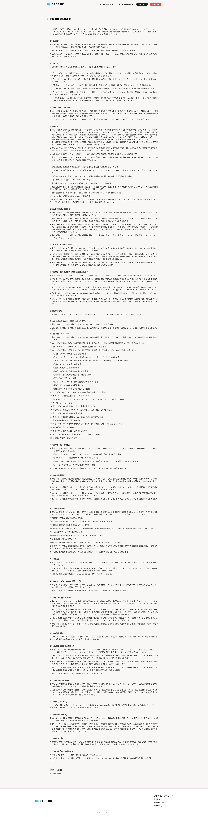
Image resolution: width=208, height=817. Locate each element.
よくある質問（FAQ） (108, 4)
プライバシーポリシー (162, 796)
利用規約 (157, 799)
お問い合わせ (159, 802)
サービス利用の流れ (126, 4)
